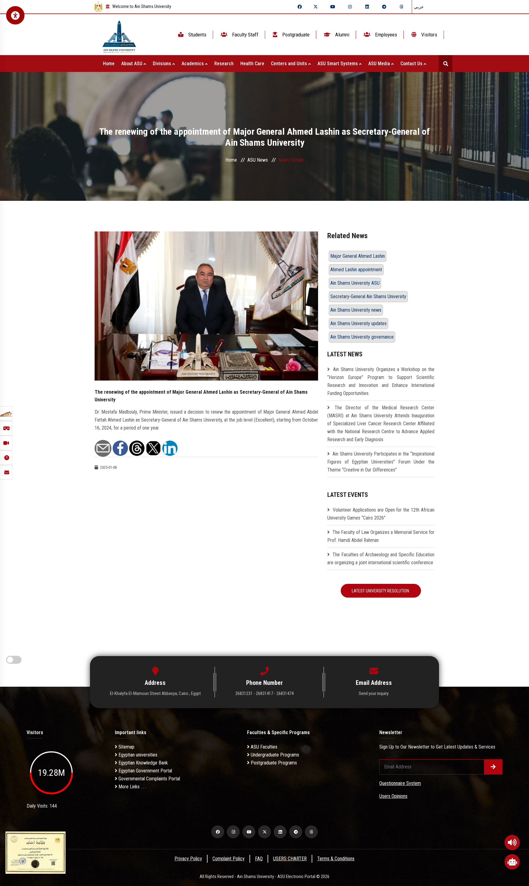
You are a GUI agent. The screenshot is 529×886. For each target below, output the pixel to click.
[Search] (445, 63)
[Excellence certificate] (36, 852)
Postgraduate (295, 35)
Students (196, 35)
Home (108, 63)
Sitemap (125, 747)
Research (224, 63)
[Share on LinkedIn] (170, 448)
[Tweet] (153, 448)
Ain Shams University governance (362, 337)
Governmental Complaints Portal (148, 779)
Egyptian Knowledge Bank (142, 763)
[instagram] (350, 6)
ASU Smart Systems (338, 63)
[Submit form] (493, 767)
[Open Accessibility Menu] (15, 15)
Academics (193, 63)
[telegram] (384, 6)
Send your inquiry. (374, 693)
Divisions (162, 63)
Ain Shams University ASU (355, 283)
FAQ (259, 859)
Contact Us (412, 63)
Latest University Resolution (381, 590)
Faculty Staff (244, 35)
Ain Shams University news (355, 310)
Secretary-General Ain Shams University (368, 296)
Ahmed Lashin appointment (356, 269)
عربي (419, 6)
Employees (385, 35)
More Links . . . (131, 787)
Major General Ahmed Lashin (357, 256)
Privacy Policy (188, 859)
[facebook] (299, 6)
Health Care (252, 63)
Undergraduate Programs (274, 755)
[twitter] (315, 6)
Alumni (341, 35)
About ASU (132, 63)
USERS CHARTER (290, 859)
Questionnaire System (400, 783)
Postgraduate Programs (273, 763)
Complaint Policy (228, 859)
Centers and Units (289, 63)
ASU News (257, 160)
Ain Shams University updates (358, 323)
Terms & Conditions (336, 859)
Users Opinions (393, 796)
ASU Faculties (263, 747)
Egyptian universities (137, 755)
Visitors (428, 35)
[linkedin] (367, 6)
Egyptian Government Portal (144, 771)
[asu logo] (119, 35)
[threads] (401, 6)
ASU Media (379, 63)
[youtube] (333, 6)
